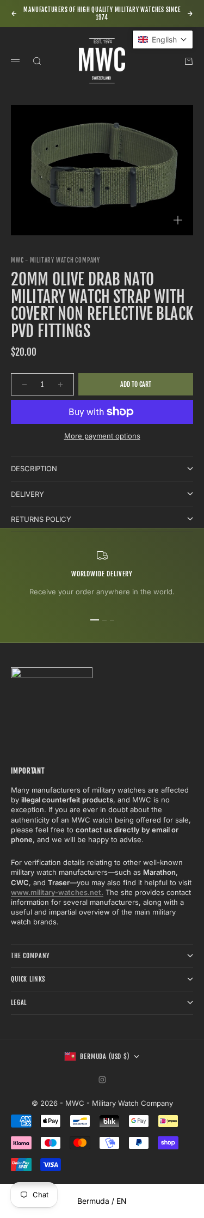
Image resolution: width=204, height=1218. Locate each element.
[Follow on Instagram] (102, 1079)
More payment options (102, 435)
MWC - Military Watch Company (55, 260)
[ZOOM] (178, 220)
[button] (163, 39)
